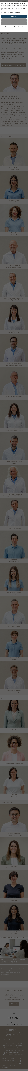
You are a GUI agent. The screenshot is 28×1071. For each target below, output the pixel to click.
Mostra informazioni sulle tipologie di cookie (14, 26)
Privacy (25, 29)
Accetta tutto (14, 16)
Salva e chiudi (14, 20)
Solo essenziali (14, 23)
